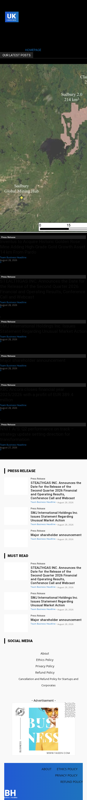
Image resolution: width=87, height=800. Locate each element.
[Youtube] (14, 34)
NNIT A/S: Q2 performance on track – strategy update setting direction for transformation (37, 434)
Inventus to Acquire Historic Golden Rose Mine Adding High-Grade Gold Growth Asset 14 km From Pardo (42, 247)
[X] (7, 34)
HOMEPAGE (33, 50)
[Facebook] (7, 28)
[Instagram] (14, 28)
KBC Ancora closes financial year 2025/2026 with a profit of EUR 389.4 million (36, 394)
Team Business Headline (13, 257)
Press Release (8, 237)
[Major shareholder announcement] (16, 538)
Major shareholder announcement (32, 360)
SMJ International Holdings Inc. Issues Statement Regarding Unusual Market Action (43, 328)
